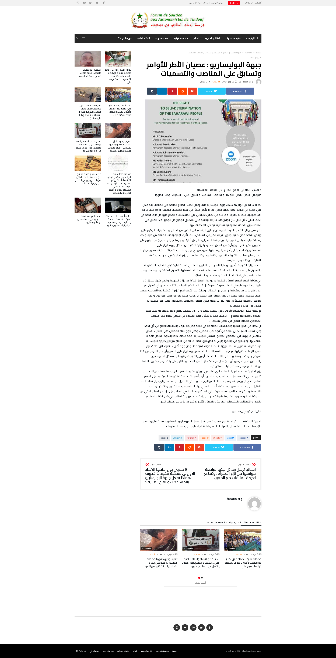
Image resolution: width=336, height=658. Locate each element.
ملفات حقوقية (123, 651)
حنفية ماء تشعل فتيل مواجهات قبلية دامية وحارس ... (198, 3)
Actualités (230, 548)
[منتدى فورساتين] (168, 11)
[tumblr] (152, 91)
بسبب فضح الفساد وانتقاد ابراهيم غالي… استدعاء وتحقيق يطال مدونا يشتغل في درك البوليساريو (200, 562)
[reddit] (182, 91)
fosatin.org (248, 82)
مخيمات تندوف (162, 651)
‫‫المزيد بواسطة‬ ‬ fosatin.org (224, 523)
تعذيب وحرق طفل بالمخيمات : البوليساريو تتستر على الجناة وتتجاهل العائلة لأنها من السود (160, 562)
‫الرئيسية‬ (258, 52)
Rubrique (248, 52)
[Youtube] (84, 3)
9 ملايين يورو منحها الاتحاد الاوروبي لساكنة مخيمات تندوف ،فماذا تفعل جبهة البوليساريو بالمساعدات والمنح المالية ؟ (170, 474)
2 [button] (199, 578)
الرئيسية (175, 651)
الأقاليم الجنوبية (147, 651)
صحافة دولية (108, 651)
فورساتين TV (81, 651)
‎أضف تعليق (200, 582)
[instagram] (77, 3)
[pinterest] (172, 91)
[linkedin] (162, 91)
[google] (192, 91)
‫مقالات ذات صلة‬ (252, 523)
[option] (242, 548)
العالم (135, 651)
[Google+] (90, 3)
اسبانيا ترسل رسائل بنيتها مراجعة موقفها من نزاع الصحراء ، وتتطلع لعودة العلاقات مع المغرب (230, 472)
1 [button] (202, 577)
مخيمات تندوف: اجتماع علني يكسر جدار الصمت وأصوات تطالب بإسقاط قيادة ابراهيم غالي (243, 562)
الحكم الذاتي (95, 651)
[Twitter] (97, 3)
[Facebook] (103, 3)
